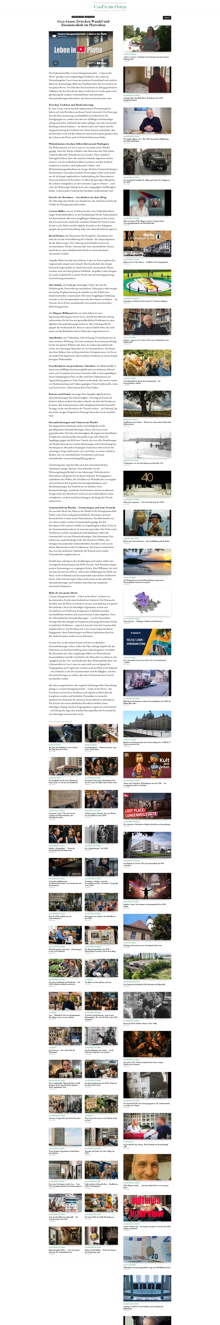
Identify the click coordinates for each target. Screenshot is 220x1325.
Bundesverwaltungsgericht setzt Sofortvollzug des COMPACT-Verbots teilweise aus (147, 743)
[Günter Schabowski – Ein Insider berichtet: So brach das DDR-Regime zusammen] (147, 1208)
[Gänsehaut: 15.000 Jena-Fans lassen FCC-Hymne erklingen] (147, 283)
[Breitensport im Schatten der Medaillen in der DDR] (101, 902)
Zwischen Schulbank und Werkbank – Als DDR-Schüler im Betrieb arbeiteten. (64, 983)
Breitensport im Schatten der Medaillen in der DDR (100, 917)
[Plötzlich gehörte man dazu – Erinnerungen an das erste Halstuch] (65, 935)
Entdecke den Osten (77, 17)
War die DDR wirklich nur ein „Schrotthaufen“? (60, 917)
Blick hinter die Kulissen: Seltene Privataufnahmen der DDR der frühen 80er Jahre (147, 702)
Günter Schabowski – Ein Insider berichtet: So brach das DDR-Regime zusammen (147, 1227)
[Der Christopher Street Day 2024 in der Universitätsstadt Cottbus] (147, 642)
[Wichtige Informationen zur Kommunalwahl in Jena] (147, 927)
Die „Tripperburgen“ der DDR (96, 848)
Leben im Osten (89, 17)
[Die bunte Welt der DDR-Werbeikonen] (101, 1203)
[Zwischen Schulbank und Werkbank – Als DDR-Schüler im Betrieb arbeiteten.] (65, 968)
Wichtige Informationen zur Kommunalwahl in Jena (142, 945)
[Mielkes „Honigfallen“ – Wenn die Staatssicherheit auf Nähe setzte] (65, 834)
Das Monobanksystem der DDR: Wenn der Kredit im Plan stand (101, 1084)
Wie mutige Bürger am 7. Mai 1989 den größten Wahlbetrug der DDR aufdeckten (146, 140)
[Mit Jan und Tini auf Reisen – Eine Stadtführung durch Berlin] (147, 523)
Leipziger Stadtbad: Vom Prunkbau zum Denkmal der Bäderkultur (143, 1307)
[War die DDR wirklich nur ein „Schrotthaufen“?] (65, 902)
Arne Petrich (128, 1142)
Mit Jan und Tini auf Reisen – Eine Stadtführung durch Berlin (146, 541)
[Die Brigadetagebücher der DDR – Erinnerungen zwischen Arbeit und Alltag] (101, 935)
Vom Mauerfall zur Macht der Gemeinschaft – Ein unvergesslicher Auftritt (141, 382)
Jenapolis (89, 979)
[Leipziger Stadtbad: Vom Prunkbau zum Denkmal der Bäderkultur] (147, 1288)
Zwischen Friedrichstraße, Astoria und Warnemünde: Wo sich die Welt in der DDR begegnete (101, 1017)
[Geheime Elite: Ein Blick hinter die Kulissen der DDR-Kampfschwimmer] (147, 79)
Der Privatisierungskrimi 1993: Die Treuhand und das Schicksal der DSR (99, 1319)
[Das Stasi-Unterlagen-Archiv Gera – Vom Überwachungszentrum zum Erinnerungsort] (65, 1170)
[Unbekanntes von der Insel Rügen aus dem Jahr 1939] (147, 445)
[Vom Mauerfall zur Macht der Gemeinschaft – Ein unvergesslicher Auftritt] (147, 363)
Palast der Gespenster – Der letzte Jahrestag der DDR (143, 502)
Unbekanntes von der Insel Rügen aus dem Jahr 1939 (143, 463)
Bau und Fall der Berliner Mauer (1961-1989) (140, 1023)
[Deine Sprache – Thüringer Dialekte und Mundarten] (147, 603)
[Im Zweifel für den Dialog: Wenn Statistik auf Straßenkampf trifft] (147, 1126)
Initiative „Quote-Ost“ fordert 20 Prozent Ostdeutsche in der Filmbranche (146, 341)
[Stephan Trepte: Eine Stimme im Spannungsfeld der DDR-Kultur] (147, 886)
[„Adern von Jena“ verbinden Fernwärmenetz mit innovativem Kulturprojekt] (147, 39)
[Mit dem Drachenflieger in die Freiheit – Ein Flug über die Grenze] (65, 733)
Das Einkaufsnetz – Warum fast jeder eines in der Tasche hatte (100, 748)
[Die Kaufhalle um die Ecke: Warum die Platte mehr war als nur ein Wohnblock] (65, 766)
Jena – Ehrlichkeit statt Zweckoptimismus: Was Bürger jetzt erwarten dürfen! (64, 1016)
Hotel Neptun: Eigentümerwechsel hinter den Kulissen (64, 1152)
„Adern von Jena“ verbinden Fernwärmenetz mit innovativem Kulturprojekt (146, 58)
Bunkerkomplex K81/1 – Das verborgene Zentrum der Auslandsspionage (64, 1251)
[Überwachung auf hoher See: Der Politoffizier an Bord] (65, 1304)
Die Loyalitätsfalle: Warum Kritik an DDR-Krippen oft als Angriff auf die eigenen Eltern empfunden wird (65, 1085)
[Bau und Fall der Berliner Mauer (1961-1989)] (147, 1005)
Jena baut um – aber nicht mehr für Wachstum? (62, 1051)
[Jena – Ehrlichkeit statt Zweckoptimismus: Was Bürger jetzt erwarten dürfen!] (65, 1001)
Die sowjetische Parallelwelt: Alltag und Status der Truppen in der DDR (146, 181)
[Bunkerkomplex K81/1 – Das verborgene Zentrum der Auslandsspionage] (65, 1236)
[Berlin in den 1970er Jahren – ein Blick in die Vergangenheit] (147, 244)
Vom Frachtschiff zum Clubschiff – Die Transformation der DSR (63, 1218)
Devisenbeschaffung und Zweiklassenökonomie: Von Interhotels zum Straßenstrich (65, 883)
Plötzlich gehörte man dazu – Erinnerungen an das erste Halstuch (65, 950)
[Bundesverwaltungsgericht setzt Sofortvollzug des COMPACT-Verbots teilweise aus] (147, 724)
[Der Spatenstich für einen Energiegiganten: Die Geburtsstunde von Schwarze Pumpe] (147, 1085)
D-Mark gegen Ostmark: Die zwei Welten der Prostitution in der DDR (100, 814)
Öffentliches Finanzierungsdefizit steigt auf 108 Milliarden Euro (147, 1267)
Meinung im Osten (130, 419)
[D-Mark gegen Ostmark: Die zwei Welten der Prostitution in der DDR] (101, 799)
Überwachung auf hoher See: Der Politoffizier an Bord (61, 1319)
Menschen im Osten (131, 901)
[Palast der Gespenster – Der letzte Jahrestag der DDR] (147, 484)
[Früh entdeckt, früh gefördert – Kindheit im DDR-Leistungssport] (101, 1170)
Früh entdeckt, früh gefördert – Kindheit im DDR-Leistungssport (101, 1185)
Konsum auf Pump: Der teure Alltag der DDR (100, 1152)
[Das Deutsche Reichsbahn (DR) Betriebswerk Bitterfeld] (147, 966)
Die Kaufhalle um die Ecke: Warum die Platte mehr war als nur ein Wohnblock (63, 781)
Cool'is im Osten (129, 54)
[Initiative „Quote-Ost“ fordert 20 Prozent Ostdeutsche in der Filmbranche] (147, 322)
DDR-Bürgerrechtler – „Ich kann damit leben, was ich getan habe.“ (145, 1186)
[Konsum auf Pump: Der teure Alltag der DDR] (101, 1137)
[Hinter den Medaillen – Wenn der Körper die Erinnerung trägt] (101, 1236)
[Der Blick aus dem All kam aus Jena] (101, 968)
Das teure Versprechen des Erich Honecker (65, 1118)
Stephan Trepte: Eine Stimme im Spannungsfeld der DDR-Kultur (144, 905)
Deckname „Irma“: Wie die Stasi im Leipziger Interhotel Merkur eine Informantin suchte (62, 815)
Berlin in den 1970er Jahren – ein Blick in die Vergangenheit (145, 262)
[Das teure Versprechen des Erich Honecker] (65, 1104)
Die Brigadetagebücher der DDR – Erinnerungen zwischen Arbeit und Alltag (100, 950)
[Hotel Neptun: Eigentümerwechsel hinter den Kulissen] (65, 1137)
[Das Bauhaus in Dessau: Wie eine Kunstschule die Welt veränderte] (147, 845)
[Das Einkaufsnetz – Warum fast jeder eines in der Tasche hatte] (101, 733)
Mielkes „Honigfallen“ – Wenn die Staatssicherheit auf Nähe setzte (62, 849)
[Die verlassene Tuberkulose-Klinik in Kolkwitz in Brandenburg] (147, 806)
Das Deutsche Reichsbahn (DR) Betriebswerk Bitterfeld (144, 984)
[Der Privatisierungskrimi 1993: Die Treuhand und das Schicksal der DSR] (101, 1304)
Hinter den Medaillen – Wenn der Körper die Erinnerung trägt (100, 1251)
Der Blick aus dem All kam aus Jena (98, 982)
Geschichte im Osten (93, 778)
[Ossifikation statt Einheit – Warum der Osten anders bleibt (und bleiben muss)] (147, 404)
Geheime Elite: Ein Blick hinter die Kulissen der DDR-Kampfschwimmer (143, 99)
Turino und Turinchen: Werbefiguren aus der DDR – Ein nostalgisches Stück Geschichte (144, 784)
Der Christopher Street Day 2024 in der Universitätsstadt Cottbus (144, 661)
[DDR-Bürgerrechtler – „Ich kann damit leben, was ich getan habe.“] (147, 1167)
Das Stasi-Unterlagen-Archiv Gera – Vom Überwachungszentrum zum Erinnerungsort (65, 1185)
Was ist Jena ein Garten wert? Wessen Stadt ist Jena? (101, 1119)
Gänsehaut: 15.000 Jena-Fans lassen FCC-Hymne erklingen (145, 301)
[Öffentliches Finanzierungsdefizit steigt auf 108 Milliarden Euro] (147, 1249)
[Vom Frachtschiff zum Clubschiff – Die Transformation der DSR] (65, 1203)
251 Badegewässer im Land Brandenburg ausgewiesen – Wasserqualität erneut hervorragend (144, 581)
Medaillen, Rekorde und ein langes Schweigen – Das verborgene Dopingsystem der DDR (101, 1285)
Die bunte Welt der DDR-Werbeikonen (99, 1217)
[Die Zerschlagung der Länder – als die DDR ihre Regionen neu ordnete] (101, 1036)
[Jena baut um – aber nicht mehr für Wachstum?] (65, 1036)
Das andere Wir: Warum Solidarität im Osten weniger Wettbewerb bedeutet (143, 1063)
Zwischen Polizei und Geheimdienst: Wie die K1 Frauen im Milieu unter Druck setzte (101, 781)
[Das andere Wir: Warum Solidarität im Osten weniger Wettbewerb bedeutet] (147, 1044)
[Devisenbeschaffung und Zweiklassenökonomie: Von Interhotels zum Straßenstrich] (65, 867)
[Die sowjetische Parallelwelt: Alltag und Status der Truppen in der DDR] (147, 162)
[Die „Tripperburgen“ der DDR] (101, 834)
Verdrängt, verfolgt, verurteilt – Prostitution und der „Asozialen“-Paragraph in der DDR (101, 883)
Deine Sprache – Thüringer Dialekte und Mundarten (142, 621)
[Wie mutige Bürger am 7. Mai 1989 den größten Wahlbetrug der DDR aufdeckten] (147, 121)
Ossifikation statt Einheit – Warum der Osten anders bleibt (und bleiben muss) (147, 423)
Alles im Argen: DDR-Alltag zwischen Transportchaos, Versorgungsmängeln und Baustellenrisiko (144, 222)
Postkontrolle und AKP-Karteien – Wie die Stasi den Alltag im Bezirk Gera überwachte (65, 1284)
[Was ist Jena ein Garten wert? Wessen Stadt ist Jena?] (101, 1104)
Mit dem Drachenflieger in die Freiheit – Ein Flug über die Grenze (64, 748)
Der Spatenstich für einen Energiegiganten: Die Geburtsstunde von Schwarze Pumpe (146, 1104)
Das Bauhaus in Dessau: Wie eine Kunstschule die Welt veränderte (143, 864)
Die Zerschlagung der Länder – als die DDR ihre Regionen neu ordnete (99, 1051)
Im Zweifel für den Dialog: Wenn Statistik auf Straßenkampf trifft (145, 1145)
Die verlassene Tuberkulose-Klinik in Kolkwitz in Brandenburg (146, 824)
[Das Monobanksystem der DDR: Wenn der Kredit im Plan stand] (101, 1069)
